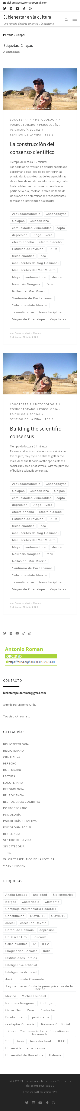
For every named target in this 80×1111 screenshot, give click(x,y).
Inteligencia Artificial (21, 972)
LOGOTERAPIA (13, 783)
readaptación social (20, 1024)
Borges (10, 901)
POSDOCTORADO (15, 808)
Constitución (15, 916)
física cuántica (16, 944)
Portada (8, 35)
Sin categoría (14, 846)
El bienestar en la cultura (37, 1081)
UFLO (61, 1041)
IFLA (45, 944)
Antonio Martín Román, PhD (19, 705)
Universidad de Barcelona (25, 1048)
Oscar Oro (13, 1010)
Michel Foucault (34, 996)
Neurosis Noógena (19, 1003)
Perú (30, 1010)
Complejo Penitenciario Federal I (30, 908)
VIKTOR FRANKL (14, 866)
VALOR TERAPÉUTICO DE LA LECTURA (28, 859)
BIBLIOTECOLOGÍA (16, 744)
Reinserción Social (55, 1024)
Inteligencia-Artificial (21, 965)
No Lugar (46, 1003)
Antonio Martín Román (28, 333)
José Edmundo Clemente (24, 979)
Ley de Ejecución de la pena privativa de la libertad (39, 988)
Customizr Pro (48, 1091)
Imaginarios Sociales (21, 951)
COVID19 (58, 916)
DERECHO (10, 763)
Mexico (10, 996)
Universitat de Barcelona (24, 1055)
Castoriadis (30, 901)
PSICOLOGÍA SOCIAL (17, 827)
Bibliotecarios (63, 894)
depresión (47, 930)
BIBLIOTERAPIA (13, 750)
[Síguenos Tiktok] (24, 8)
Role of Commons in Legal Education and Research (39, 1033)
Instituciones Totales (21, 958)
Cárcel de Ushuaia (19, 930)
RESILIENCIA (11, 834)
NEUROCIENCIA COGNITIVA (21, 802)
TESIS (7, 853)
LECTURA (9, 776)
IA (34, 944)
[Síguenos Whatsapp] (30, 8)
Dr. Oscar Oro (16, 937)
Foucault (39, 937)
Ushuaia (55, 1055)
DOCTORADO (12, 770)
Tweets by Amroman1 (16, 716)
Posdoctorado (16, 1017)
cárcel (10, 923)
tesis (21, 1041)
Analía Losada (16, 894)
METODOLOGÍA (13, 789)
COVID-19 (38, 916)
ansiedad (40, 894)
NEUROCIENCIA (13, 795)
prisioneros (40, 1017)
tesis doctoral (40, 1041)
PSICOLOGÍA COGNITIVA (20, 821)
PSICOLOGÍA (12, 814)
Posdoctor (47, 1010)
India (47, 951)
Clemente (52, 901)
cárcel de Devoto (33, 923)
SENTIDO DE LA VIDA (17, 840)
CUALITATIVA (11, 757)
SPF (8, 1041)
